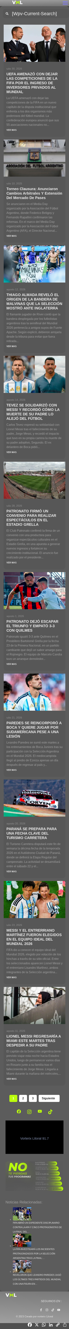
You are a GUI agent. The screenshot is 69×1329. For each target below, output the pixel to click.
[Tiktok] (53, 1310)
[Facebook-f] (41, 1310)
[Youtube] (59, 1310)
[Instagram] (47, 1310)
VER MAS (11, 130)
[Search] (7, 13)
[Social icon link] (19, 1111)
